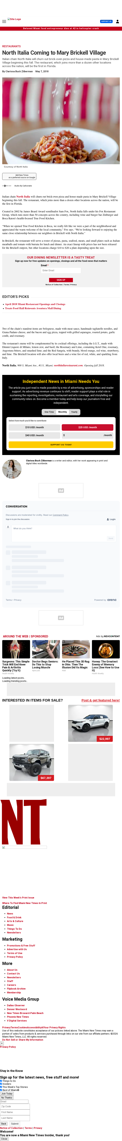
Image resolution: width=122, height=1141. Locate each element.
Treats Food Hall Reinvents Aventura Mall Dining (33, 308)
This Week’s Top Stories (15, 1087)
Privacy (73, 285)
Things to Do (9, 1081)
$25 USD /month (87, 427)
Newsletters (14, 932)
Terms (66, 285)
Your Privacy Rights (55, 1027)
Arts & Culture (15, 921)
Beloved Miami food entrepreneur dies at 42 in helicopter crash (61, 28)
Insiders (7, 1084)
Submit (14, 1123)
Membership (14, 992)
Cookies (22, 1027)
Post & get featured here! (101, 700)
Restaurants (11, 46)
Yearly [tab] (74, 412)
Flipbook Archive (16, 988)
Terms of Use (14, 953)
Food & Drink (14, 917)
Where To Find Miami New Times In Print (24, 903)
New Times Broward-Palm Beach (25, 1013)
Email (45, 265)
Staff (10, 981)
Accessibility (34, 1027)
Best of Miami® (11, 1090)
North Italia (23, 196)
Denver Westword (17, 1009)
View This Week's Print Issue (18, 897)
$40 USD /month (34, 435)
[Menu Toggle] (4, 21)
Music (10, 925)
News (10, 913)
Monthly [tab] (62, 412)
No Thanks (6, 1097)
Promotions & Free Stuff (21, 945)
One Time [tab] (49, 412)
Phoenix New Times (18, 1016)
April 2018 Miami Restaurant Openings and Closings (35, 304)
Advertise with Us (17, 949)
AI (42, 1027)
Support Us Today (61, 444)
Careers (11, 985)
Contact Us (13, 973)
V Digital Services (17, 1020)
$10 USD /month (34, 427)
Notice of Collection (54, 285)
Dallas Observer (16, 1005)
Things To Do (14, 928)
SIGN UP (61, 280)
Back (3, 1123)
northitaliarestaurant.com (68, 365)
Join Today (6, 1093)
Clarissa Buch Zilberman (19, 71)
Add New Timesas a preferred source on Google (22, 176)
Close (4, 1138)
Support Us (106, 21)
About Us (12, 970)
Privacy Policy (15, 956)
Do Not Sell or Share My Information (22, 1039)
